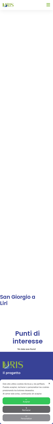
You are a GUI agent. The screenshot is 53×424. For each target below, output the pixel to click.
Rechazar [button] (26, 410)
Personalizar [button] (26, 418)
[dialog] (26, 402)
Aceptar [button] (26, 401)
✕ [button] (49, 383)
